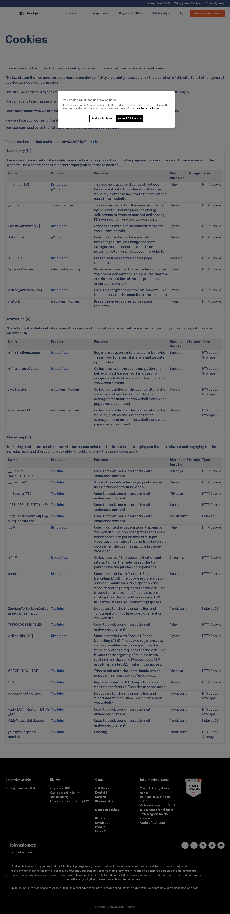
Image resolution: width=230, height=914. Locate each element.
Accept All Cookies (129, 118)
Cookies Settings (101, 118)
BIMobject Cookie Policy (149, 108)
